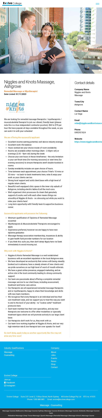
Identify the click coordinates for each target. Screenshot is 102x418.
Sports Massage (47, 416)
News (53, 361)
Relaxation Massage (15, 416)
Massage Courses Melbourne (13, 411)
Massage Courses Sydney (34, 411)
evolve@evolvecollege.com (64, 399)
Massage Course (88, 416)
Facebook (10, 382)
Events (54, 358)
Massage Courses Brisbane (54, 411)
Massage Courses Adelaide (75, 411)
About (53, 352)
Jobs (53, 355)
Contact (54, 367)
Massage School (75, 416)
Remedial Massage (61, 416)
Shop (53, 364)
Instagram (10, 385)
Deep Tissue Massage (32, 416)
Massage (8, 352)
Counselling (9, 355)
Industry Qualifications (14, 348)
